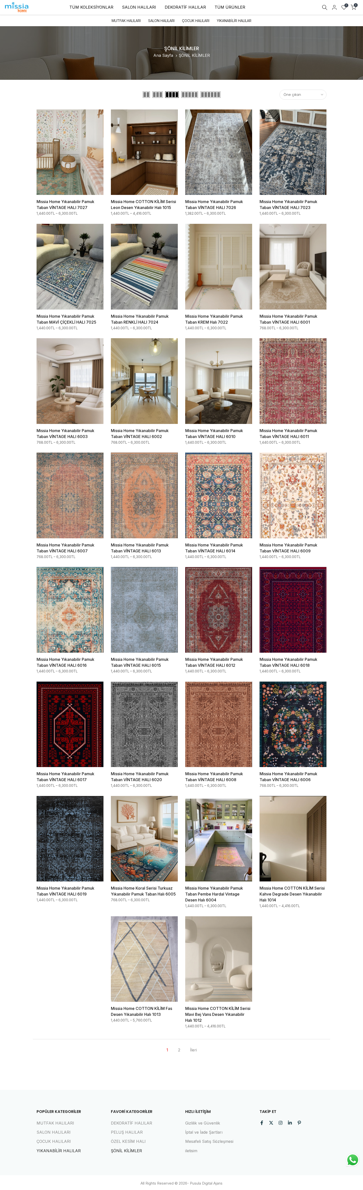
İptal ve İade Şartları (203, 1132)
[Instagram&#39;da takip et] (280, 1123)
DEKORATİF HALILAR (185, 7)
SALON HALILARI (139, 7)
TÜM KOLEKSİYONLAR (91, 7)
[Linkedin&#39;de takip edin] (290, 1123)
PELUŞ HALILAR (127, 1132)
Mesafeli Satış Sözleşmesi (209, 1141)
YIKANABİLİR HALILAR (234, 21)
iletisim (191, 1150)
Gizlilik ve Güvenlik (202, 1123)
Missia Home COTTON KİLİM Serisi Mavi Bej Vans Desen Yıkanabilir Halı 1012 (217, 1014)
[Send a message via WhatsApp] (353, 1160)
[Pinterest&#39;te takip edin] (299, 1123)
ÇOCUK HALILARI (195, 21)
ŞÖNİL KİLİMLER (126, 1150)
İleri (193, 1049)
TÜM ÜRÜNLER (230, 7)
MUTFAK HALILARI (126, 21)
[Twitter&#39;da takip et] (271, 1123)
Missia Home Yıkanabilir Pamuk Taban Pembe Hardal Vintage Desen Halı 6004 (214, 894)
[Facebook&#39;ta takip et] (262, 1123)
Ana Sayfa (163, 55)
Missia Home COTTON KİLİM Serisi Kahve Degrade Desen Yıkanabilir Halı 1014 (292, 894)
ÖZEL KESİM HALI (128, 1141)
